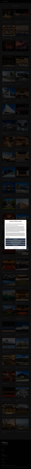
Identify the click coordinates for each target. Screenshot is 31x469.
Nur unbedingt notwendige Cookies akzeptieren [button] (15, 241)
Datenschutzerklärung (9, 229)
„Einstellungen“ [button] (23, 230)
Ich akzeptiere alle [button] (15, 239)
